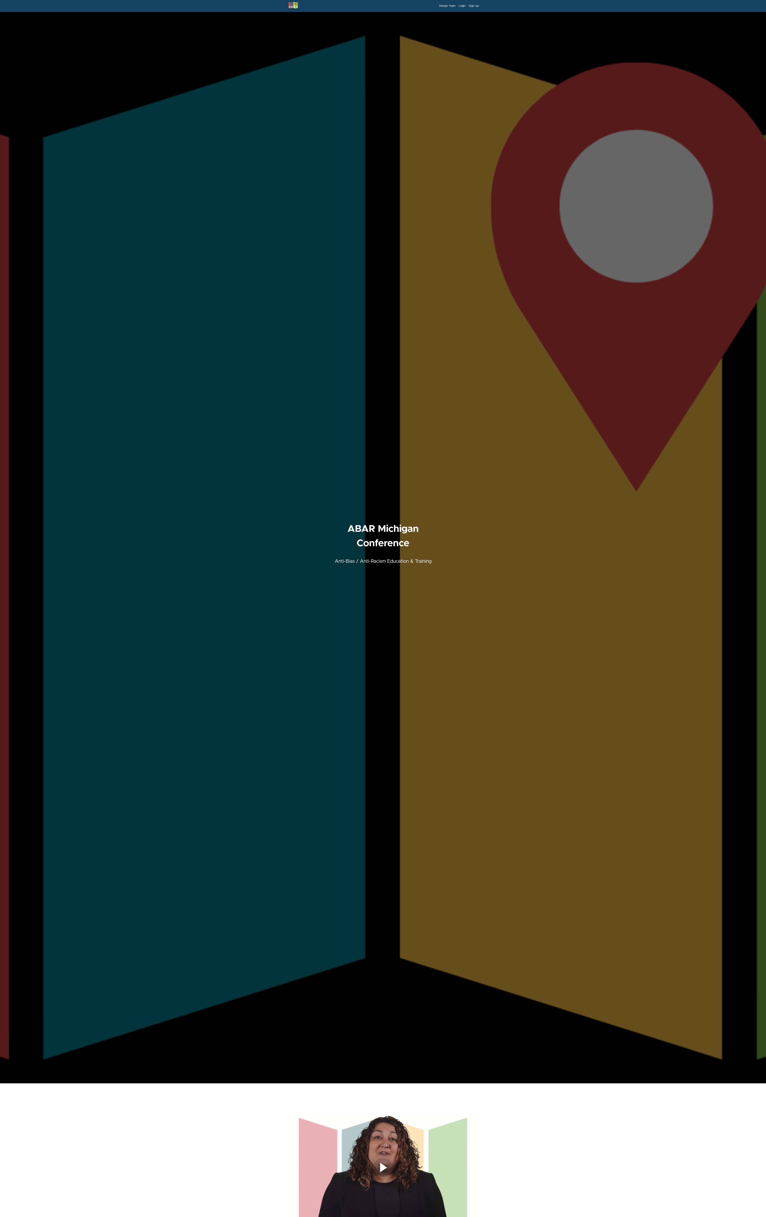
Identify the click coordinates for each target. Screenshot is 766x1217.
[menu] (457, 6)
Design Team (447, 6)
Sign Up (474, 6)
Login (462, 6)
